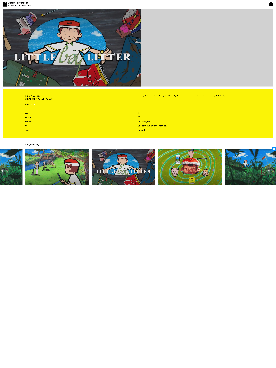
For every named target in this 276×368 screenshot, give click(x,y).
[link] (274, 149)
